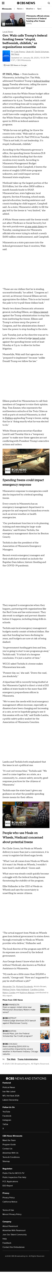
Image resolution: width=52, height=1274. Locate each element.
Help (5, 1239)
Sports (40, 9)
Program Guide (9, 1145)
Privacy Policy (9, 1198)
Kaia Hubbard (22, 989)
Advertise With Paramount (14, 1230)
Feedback (7, 1243)
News (19, 9)
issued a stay (38, 338)
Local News (8, 32)
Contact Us (7, 1149)
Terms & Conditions (11, 1157)
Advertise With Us (10, 1153)
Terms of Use (8, 1210)
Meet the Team (9, 1140)
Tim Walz (11, 1059)
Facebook (7, 1116)
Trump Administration (28, 1059)
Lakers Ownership (10, 1100)
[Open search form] (49, 3)
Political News (9, 1087)
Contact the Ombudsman (14, 1247)
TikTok (5, 1124)
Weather (30, 9)
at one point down (34, 226)
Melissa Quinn (9, 989)
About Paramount (10, 1226)
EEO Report (8, 1186)
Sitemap (6, 1161)
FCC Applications (10, 1182)
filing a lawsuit (40, 312)
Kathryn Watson (27, 992)
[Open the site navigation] (9, 3)
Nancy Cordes (9, 992)
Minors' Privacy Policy (12, 1214)
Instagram (7, 1120)
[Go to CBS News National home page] (26, 3)
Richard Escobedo (24, 986)
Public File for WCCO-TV (13, 1173)
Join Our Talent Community (15, 1235)
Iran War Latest (9, 1092)
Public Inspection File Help (14, 1177)
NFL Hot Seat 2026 (11, 1096)
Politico (9, 418)
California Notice (10, 1202)
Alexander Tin (9, 986)
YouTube (6, 1112)
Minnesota (7, 9)
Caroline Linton (37, 989)
